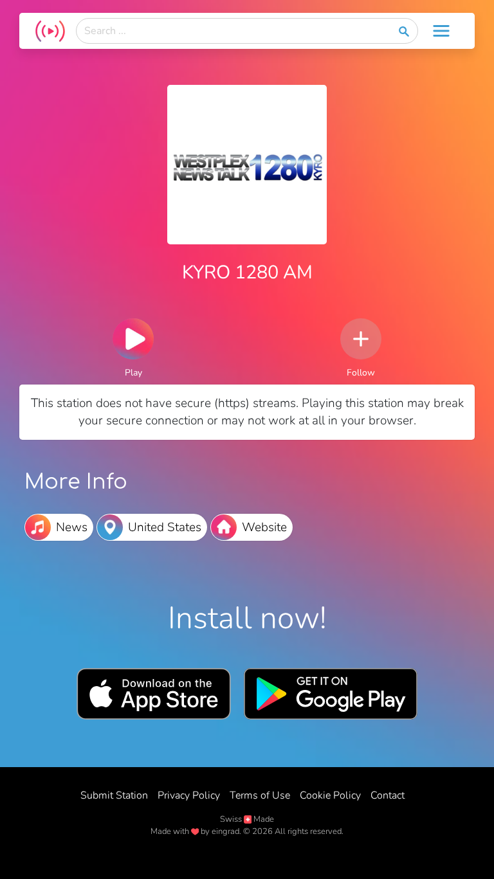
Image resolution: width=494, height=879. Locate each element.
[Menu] (441, 31)
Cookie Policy (330, 795)
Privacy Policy (189, 795)
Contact (387, 795)
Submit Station (114, 795)
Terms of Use (260, 795)
